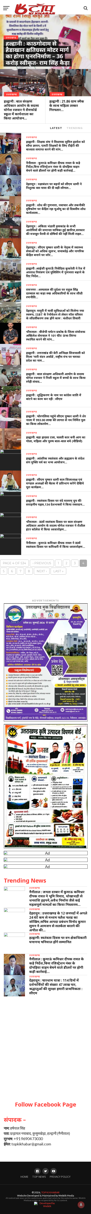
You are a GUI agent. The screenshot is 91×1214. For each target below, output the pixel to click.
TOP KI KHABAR (50, 1192)
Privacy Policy (60, 1177)
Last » (58, 571)
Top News (39, 1177)
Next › (42, 571)
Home (24, 1177)
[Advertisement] (45, 1048)
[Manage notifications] (81, 1204)
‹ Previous (42, 563)
